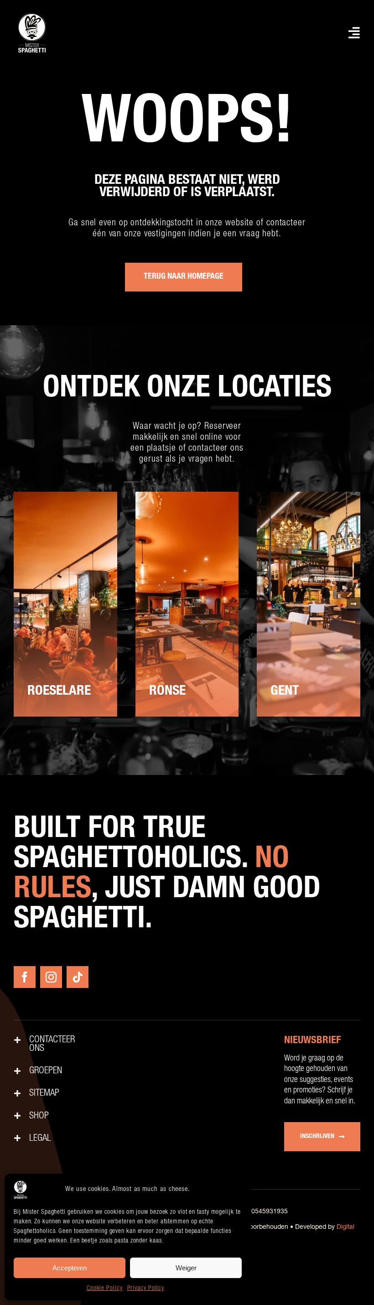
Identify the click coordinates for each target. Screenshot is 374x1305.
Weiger (186, 1268)
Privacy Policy (146, 1288)
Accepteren (69, 1268)
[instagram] (51, 977)
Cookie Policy (105, 1288)
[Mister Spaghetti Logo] (32, 13)
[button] (20, 604)
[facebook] (25, 977)
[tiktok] (77, 977)
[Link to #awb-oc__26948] (354, 32)
